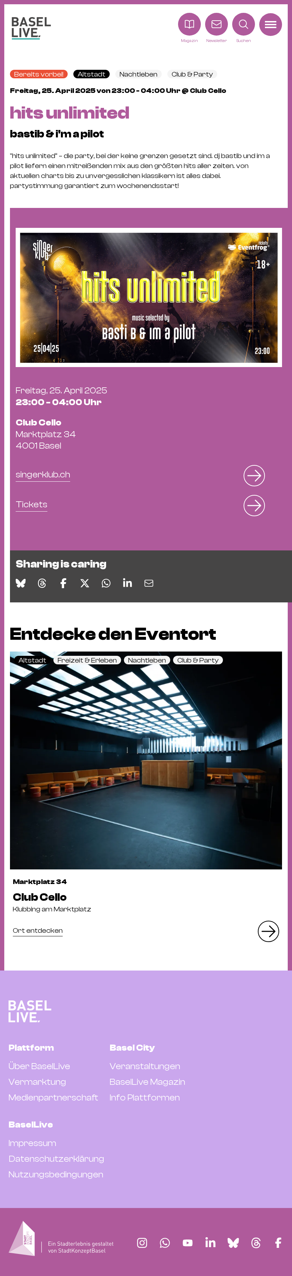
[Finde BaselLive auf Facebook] (278, 1243)
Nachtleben (138, 74)
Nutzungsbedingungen (56, 1175)
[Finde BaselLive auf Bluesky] (233, 1243)
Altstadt (91, 74)
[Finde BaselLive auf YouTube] (187, 1243)
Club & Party (192, 74)
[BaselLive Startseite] (31, 28)
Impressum (32, 1143)
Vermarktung (37, 1082)
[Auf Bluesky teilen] (21, 583)
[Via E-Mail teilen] (149, 583)
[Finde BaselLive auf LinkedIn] (210, 1243)
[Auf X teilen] (85, 583)
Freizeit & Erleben (87, 660)
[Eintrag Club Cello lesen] (146, 760)
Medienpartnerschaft (53, 1098)
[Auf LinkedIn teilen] (127, 583)
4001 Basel (46, 434)
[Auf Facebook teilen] (63, 583)
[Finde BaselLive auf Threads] (256, 1243)
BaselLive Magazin (147, 1082)
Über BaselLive (39, 1066)
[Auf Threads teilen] (42, 583)
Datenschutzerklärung (56, 1159)
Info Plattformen (145, 1098)
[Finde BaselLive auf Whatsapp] (165, 1243)
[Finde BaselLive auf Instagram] (142, 1243)
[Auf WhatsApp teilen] (106, 583)
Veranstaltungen (145, 1066)
